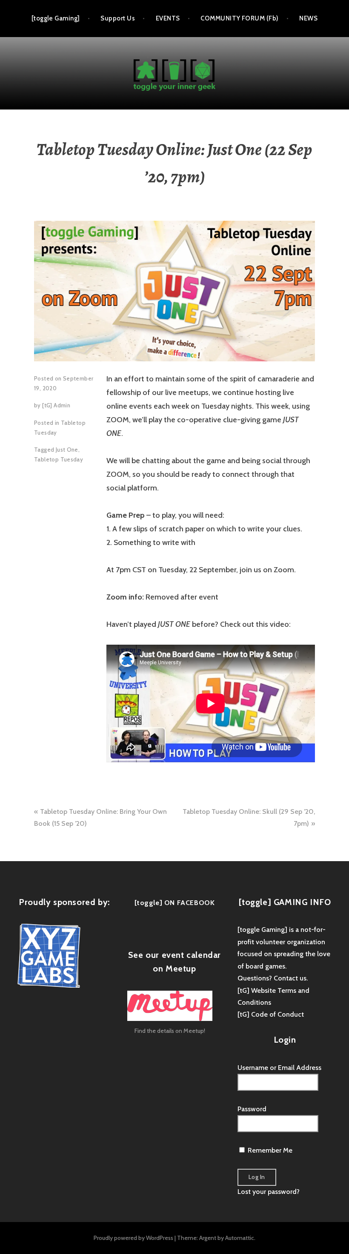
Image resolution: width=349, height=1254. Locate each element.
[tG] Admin (56, 405)
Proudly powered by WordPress (133, 1238)
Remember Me (269, 1150)
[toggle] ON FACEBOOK (174, 903)
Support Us (117, 18)
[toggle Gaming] (55, 18)
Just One (67, 449)
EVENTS (168, 18)
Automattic (239, 1238)
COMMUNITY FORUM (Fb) (239, 18)
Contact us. (291, 978)
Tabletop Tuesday (58, 459)
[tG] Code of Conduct (270, 1014)
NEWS (308, 18)
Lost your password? (268, 1192)
